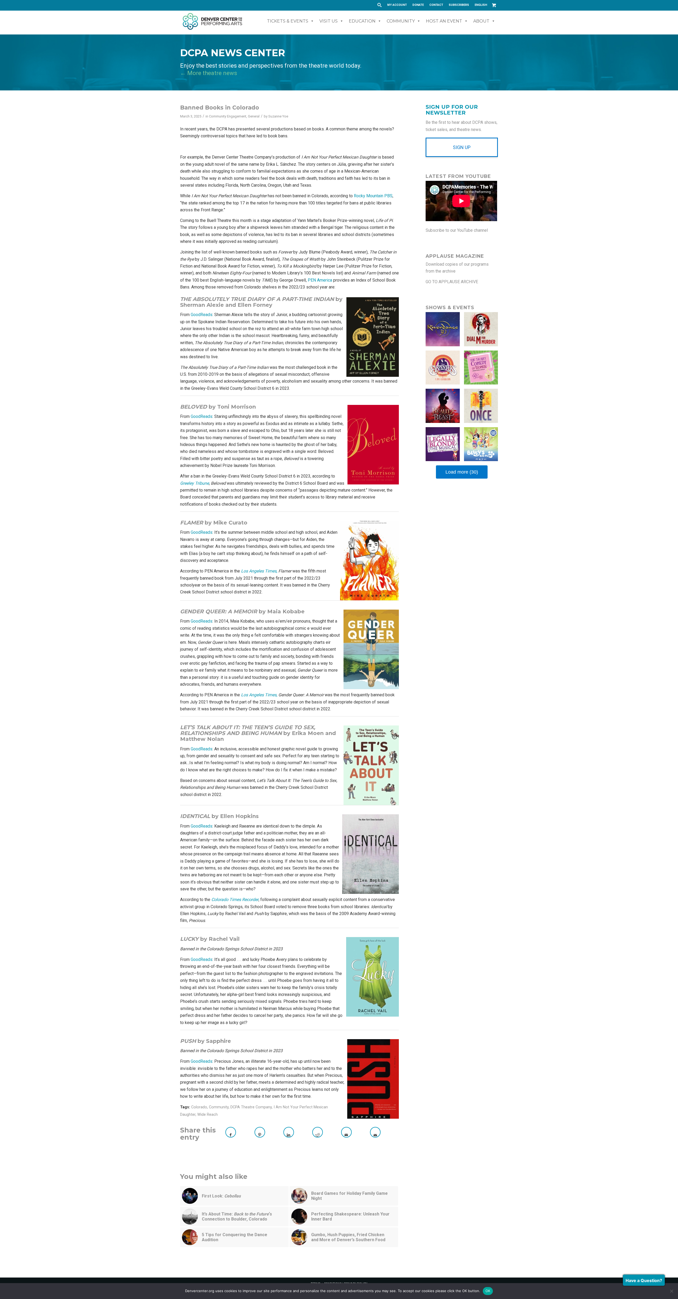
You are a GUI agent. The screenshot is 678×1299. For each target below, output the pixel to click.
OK (487, 1291)
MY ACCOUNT (397, 5)
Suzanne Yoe (278, 116)
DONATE (418, 5)
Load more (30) (461, 472)
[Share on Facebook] (230, 1132)
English (481, 5)
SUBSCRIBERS (459, 5)
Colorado (199, 1107)
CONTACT (436, 5)
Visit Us (328, 21)
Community (401, 21)
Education (362, 21)
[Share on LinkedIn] (288, 1132)
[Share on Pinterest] (260, 1132)
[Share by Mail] (346, 1132)
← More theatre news (208, 73)
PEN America (320, 280)
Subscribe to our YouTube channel (457, 230)
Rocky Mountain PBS (373, 195)
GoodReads (201, 314)
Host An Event (444, 21)
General (254, 116)
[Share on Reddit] (317, 1132)
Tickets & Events (287, 21)
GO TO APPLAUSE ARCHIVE (452, 281)
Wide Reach (207, 1114)
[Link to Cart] (494, 5)
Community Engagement (227, 116)
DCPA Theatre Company (251, 1107)
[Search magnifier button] (379, 5)
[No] (671, 1291)
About (481, 21)
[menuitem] (397, 5)
